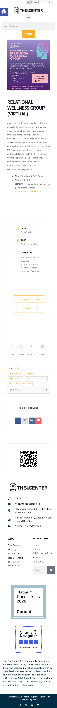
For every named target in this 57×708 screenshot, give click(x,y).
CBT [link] (17, 369)
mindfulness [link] (15, 379)
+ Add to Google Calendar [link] (29, 299)
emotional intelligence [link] (21, 374)
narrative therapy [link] (36, 379)
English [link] (35, 2)
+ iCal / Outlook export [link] (29, 309)
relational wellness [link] (20, 384)
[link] (4, 12)
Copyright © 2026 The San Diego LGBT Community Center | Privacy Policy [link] (29, 698)
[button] (28, 16)
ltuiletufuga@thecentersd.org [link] (28, 191)
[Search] (51, 570)
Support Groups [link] (30, 264)
